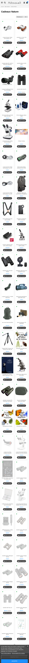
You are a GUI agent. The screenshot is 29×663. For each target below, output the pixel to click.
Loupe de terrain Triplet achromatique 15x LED (7, 193)
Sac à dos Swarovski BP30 (7, 322)
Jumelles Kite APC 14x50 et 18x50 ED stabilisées (7, 64)
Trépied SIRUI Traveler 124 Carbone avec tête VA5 (7, 349)
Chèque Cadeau (21, 141)
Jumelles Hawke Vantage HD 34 (21, 556)
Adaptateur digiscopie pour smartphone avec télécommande (21, 271)
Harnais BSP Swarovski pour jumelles (7, 219)
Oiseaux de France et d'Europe (21, 634)
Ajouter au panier (8, 42)
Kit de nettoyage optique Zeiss (21, 116)
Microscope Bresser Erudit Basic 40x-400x (7, 116)
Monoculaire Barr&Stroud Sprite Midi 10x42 (21, 297)
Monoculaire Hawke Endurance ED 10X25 (21, 167)
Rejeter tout (14, 657)
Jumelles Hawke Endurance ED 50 (7, 634)
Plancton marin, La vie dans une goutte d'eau (7, 479)
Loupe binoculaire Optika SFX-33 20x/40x (7, 142)
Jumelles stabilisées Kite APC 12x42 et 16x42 (7, 245)
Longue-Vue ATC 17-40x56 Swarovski (7, 297)
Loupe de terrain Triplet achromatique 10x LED (7, 167)
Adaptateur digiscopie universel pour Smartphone (21, 193)
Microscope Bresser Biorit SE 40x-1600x (21, 245)
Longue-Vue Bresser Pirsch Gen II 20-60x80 (7, 90)
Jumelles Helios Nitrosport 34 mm (21, 530)
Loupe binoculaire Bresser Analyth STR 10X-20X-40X (21, 504)
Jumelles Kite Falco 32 (7, 607)
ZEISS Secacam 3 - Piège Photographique (7, 530)
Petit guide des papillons (21, 426)
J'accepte (14, 661)
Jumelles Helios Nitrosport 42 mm (21, 608)
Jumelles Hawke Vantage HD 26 (7, 582)
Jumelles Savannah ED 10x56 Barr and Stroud (7, 401)
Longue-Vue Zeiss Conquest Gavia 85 (7, 453)
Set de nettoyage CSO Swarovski (21, 323)
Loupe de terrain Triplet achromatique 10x (7, 38)
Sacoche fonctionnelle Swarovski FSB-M (21, 401)
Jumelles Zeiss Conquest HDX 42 (21, 582)
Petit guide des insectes (7, 426)
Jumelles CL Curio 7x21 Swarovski (21, 38)
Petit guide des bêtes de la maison (21, 349)
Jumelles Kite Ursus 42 (21, 89)
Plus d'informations (6, 653)
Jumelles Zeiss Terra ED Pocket (7, 271)
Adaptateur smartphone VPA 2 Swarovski (21, 219)
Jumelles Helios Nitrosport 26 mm (7, 556)
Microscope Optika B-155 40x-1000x (21, 375)
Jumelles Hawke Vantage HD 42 (21, 479)
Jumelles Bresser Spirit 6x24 (21, 64)
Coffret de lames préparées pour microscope (7, 504)
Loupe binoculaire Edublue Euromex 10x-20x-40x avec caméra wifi (21, 453)
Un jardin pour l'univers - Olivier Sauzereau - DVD (7, 375)
